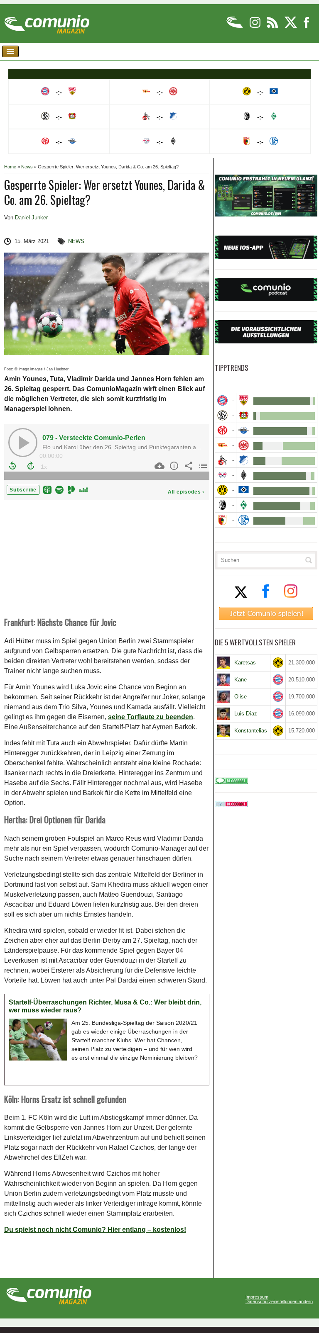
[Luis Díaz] (223, 714)
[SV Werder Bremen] (243, 505)
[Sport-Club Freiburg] (222, 505)
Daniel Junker (31, 217)
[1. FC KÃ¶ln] (222, 460)
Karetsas (245, 662)
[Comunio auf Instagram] (256, 26)
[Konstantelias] (223, 731)
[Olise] (223, 697)
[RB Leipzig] (222, 475)
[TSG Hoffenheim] (243, 460)
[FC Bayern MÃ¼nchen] (222, 400)
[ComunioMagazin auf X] (291, 26)
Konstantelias (250, 730)
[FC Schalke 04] (243, 520)
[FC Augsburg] (222, 520)
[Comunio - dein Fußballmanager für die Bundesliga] (235, 26)
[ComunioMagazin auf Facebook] (306, 26)
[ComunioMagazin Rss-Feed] (273, 26)
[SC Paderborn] (243, 430)
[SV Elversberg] (222, 415)
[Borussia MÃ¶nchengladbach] (243, 475)
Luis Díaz (245, 713)
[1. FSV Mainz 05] (222, 430)
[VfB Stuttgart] (243, 400)
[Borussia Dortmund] (222, 490)
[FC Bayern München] (277, 679)
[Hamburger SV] (243, 490)
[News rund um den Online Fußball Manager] (46, 21)
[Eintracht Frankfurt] (243, 445)
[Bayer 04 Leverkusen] (243, 415)
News (27, 166)
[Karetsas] (223, 663)
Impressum (256, 1297)
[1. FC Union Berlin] (222, 445)
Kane (240, 679)
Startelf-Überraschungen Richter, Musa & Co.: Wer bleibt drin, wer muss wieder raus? (105, 1006)
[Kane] (223, 680)
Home (10, 166)
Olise (240, 696)
